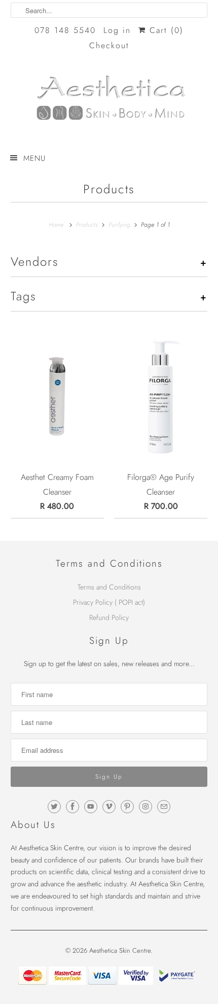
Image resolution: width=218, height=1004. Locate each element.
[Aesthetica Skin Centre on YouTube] (90, 806)
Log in (117, 30)
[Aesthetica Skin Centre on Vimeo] (109, 806)
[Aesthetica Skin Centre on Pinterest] (127, 806)
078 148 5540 (65, 30)
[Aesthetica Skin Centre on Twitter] (54, 806)
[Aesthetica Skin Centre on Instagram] (145, 806)
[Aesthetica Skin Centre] (109, 101)
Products (109, 189)
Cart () (165, 30)
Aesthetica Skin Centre (120, 950)
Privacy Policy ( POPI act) (109, 602)
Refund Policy (109, 617)
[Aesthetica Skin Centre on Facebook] (72, 806)
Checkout (109, 45)
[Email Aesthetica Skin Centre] (163, 806)
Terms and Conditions (109, 587)
